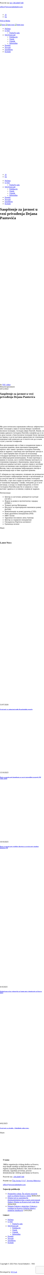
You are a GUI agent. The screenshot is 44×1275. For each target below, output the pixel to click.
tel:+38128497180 (16, 3)
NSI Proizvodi (13, 1226)
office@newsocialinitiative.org (11, 7)
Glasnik (15, 1232)
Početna (10, 1220)
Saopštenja (12, 1241)
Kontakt (11, 1243)
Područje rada (17, 1224)
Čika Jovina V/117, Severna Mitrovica (26, 1181)
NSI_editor (6, 385)
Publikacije (16, 1228)
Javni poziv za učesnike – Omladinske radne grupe (14, 1128)
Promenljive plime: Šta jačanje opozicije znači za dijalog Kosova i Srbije (22, 1195)
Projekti (10, 1236)
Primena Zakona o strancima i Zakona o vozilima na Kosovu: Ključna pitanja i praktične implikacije (22, 1208)
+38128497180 (18, 1177)
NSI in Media (5, 21)
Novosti (10, 1238)
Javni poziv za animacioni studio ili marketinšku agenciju (16, 709)
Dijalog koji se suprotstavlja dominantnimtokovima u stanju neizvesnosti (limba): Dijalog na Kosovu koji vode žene (24, 1200)
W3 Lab (14, 1272)
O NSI (10, 1222)
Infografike (16, 1234)
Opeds (14, 1230)
